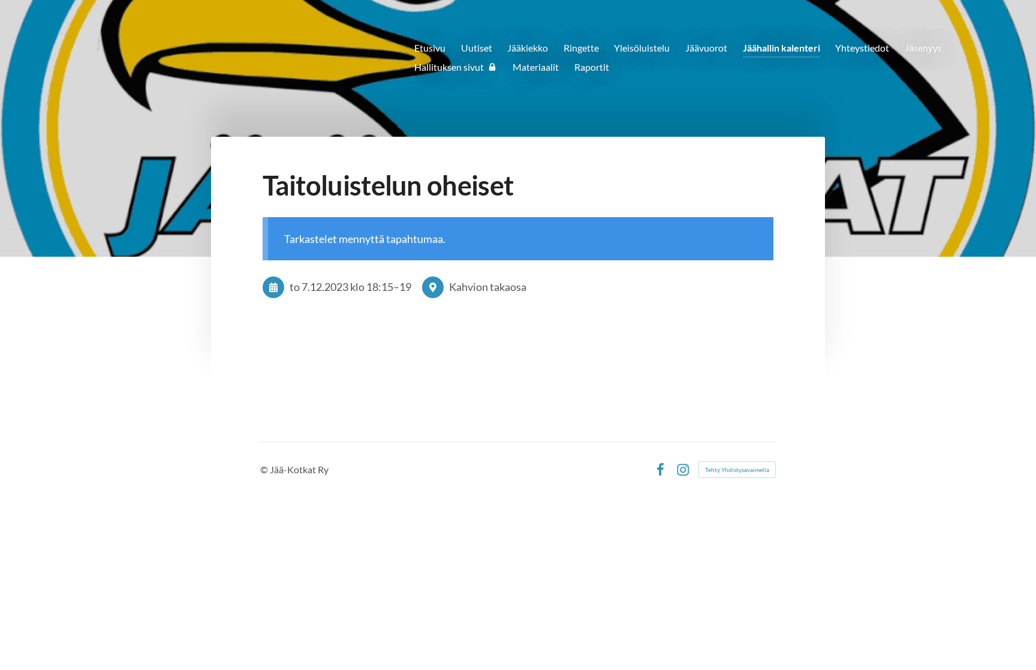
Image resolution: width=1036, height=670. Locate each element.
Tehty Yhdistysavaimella (737, 469)
